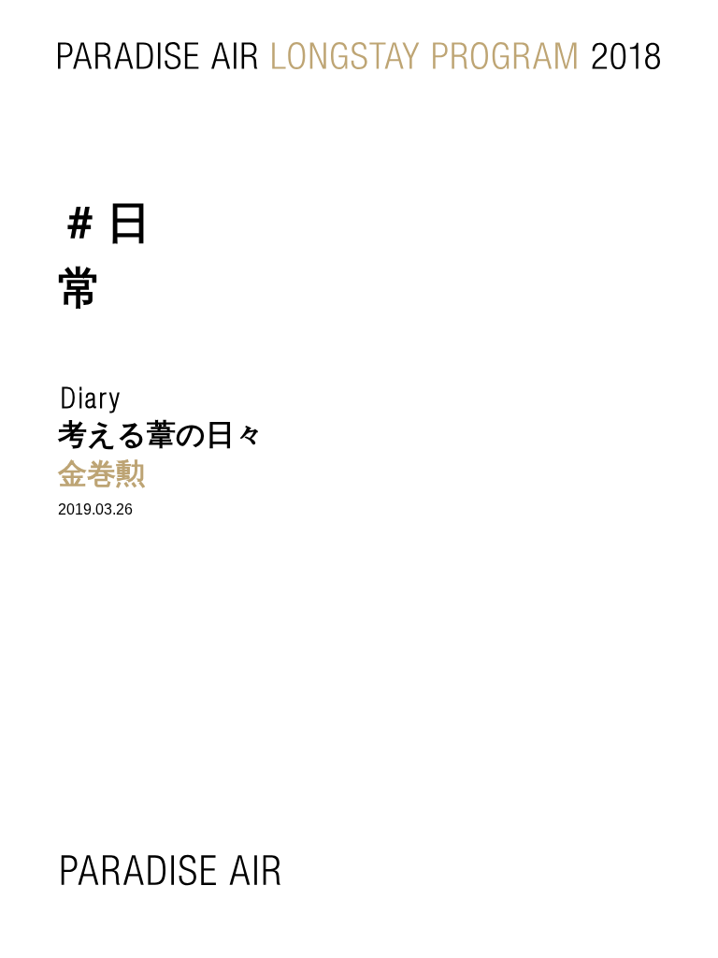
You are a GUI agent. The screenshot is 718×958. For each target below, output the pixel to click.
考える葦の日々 (161, 434)
